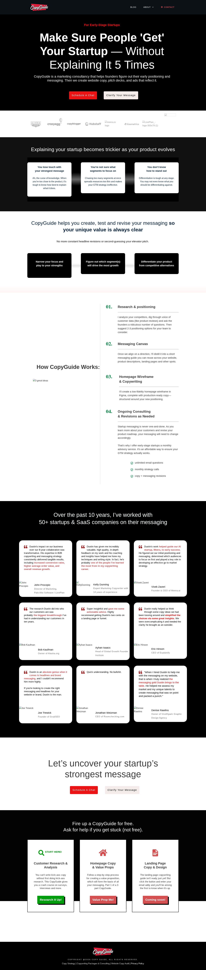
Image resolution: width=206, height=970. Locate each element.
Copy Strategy (68, 963)
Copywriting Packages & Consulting (93, 963)
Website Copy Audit (120, 963)
